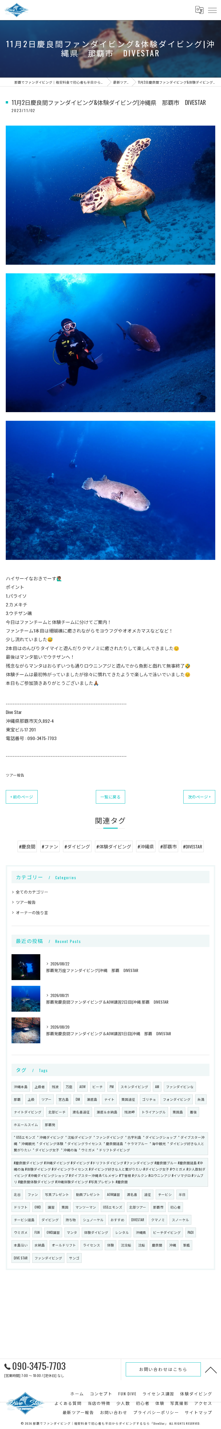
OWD (38, 1207)
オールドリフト (64, 1244)
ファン (33, 1194)
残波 (55, 1086)
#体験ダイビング (113, 846)
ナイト (109, 1099)
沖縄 (172, 1244)
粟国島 (178, 1111)
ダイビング (50, 1219)
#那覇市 (168, 846)
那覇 (17, 1099)
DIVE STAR (21, 1257)
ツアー (46, 1099)
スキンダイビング (134, 1086)
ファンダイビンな (180, 1086)
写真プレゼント (57, 1194)
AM (157, 1086)
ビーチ (97, 1086)
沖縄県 (141, 1232)
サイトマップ (198, 1412)
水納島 (40, 1244)
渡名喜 (132, 1194)
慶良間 (157, 1244)
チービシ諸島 (24, 1219)
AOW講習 (113, 1194)
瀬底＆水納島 (107, 1111)
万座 (69, 1086)
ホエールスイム (26, 1124)
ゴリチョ (149, 1099)
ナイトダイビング (27, 1111)
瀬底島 (92, 1099)
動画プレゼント (88, 1194)
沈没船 (126, 1244)
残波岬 (129, 1111)
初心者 (175, 1207)
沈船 (141, 1244)
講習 (51, 1207)
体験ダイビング (96, 1232)
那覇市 (158, 1207)
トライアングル (154, 1111)
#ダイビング (77, 846)
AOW (82, 1086)
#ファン (50, 846)
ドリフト (21, 1207)
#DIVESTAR (192, 846)
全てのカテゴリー (32, 892)
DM (78, 1099)
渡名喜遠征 (81, 1111)
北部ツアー (137, 1207)
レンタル (122, 1232)
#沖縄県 (146, 846)
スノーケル (180, 1219)
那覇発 (50, 1124)
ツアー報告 (15, 775)
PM (112, 1086)
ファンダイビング (48, 1257)
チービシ (165, 1194)
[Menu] (212, 10)
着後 (193, 1111)
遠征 (147, 1194)
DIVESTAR (137, 1219)
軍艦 (186, 1244)
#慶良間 (27, 846)
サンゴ (74, 1257)
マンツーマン (85, 1207)
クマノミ (158, 1219)
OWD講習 (53, 1232)
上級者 (40, 1086)
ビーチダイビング (167, 1232)
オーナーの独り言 (32, 912)
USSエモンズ (112, 1207)
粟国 (65, 1207)
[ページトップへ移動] (211, 1369)
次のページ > (199, 797)
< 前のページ (21, 797)
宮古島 (63, 1099)
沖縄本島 (21, 1086)
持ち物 (71, 1219)
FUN (37, 1232)
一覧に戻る (110, 797)
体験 (110, 1244)
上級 (31, 1099)
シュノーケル (93, 1219)
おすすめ (117, 1219)
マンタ (72, 1232)
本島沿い (21, 1244)
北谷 (17, 1194)
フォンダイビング (176, 1099)
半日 (182, 1194)
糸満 (200, 1099)
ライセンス (91, 1244)
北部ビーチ (57, 1111)
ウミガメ (21, 1232)
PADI (191, 1232)
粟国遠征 (128, 1099)
